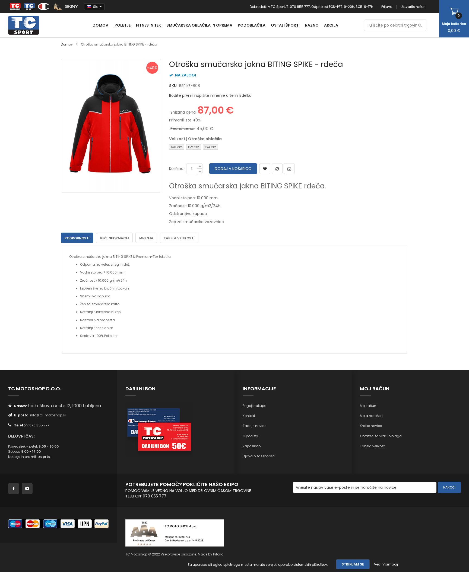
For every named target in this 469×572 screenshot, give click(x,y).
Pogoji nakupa (255, 405)
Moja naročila (371, 415)
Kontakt (249, 415)
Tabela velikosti (372, 446)
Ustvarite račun (413, 6)
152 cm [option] (193, 147)
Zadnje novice (254, 425)
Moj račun (368, 405)
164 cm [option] (211, 147)
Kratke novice (371, 425)
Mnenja (146, 238)
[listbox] (211, 147)
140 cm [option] (177, 147)
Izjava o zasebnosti (259, 456)
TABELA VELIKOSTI (179, 238)
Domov (67, 44)
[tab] (77, 238)
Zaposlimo (252, 446)
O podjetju (251, 436)
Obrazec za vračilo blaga (381, 436)
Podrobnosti (77, 238)
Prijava (386, 6)
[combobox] (395, 25)
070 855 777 (39, 425)
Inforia (218, 554)
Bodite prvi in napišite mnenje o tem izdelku (210, 95)
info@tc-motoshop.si (48, 415)
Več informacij (114, 238)
